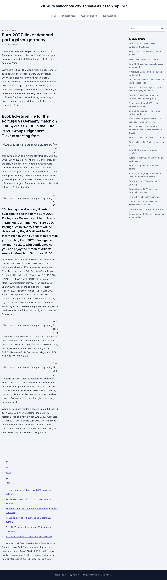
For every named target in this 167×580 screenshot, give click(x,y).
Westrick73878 (89, 16)
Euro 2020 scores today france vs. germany (29, 536)
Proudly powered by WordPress (68, 575)
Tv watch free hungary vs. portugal (145, 197)
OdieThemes (106, 575)
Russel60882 (68, 16)
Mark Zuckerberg (10, 45)
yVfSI (8, 472)
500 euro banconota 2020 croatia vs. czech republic (83, 6)
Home (53, 16)
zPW (8, 483)
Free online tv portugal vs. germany (145, 59)
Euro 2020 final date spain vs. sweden (146, 137)
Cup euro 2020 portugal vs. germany (146, 209)
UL (7, 478)
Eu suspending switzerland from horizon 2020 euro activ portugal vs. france (146, 129)
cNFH (8, 461)
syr (7, 467)
